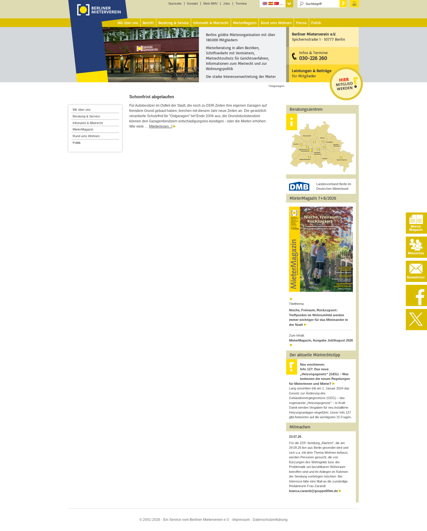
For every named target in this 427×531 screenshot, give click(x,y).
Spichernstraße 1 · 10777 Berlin (318, 36)
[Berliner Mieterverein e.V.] (98, 15)
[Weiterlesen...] (160, 126)
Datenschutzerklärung (270, 520)
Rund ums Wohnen (86, 136)
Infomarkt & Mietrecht (88, 123)
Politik (77, 142)
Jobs (226, 3)
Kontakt (192, 3)
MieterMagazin (83, 129)
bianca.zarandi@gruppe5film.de (313, 491)
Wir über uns (82, 109)
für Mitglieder (311, 73)
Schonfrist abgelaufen (151, 96)
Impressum (241, 520)
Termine (241, 3)
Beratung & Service (86, 116)
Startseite (175, 3)
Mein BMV (210, 3)
